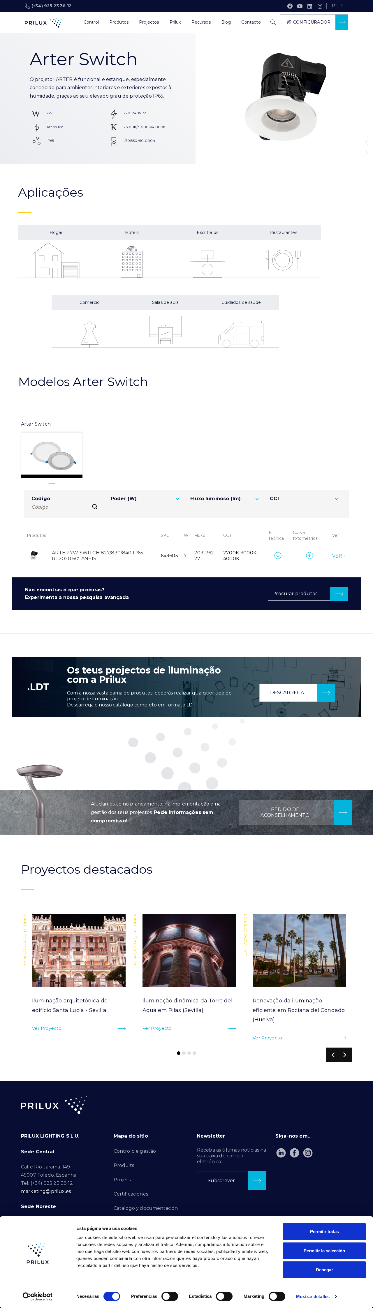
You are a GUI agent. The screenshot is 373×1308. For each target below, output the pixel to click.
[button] (366, 142)
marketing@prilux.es (46, 1191)
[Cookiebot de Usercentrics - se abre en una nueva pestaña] (37, 1296)
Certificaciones (131, 1194)
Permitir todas (324, 1231)
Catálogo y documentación (146, 1208)
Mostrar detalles (313, 1296)
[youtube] (300, 6)
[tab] (51, 449)
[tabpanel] (186, 530)
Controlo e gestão (135, 1151)
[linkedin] (310, 6)
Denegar (324, 1269)
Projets (122, 1179)
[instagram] (320, 6)
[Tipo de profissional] (73, 22)
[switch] (169, 1296)
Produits (124, 1165)
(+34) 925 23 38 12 (51, 5)
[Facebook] (290, 6)
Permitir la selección (324, 1250)
